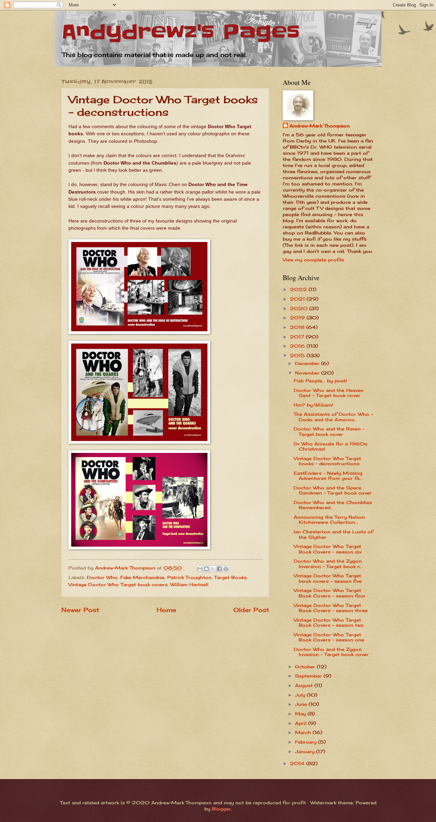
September (309, 676)
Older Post (251, 609)
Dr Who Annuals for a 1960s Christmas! (330, 446)
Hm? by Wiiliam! (313, 405)
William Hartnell (189, 584)
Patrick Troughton (189, 577)
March (304, 732)
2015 (298, 355)
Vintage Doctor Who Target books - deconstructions (327, 461)
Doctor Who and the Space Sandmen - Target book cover (333, 490)
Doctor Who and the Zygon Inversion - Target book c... (328, 563)
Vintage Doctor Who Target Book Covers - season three (331, 608)
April (301, 723)
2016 (298, 346)
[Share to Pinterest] (225, 568)
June (302, 704)
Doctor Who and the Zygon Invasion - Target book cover (331, 651)
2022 (299, 289)
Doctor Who (102, 577)
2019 (298, 317)
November (308, 373)
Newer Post (80, 609)
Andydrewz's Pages (180, 32)
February (306, 742)
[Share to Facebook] (219, 568)
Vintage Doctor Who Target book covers (118, 584)
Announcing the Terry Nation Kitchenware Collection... (329, 519)
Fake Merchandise (142, 577)
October (306, 666)
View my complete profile (313, 259)
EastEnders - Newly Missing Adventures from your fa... (328, 475)
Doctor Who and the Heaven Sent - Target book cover (328, 392)
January (305, 751)
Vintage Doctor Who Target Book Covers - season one (329, 637)
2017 (298, 336)
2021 (298, 299)
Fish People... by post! (320, 380)
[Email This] (200, 568)
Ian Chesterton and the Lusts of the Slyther (333, 534)
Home (166, 609)
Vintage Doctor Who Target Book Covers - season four (329, 593)
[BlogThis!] (206, 568)
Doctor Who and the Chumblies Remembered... (333, 505)
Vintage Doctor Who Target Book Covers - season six (328, 549)
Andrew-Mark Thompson (320, 125)
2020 (299, 308)
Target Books (230, 577)
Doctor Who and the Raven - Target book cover (329, 431)
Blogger (221, 808)
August (304, 685)
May (301, 713)
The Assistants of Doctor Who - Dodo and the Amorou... (333, 416)
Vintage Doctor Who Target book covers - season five (328, 578)
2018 (298, 327)
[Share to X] (212, 568)
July (301, 695)
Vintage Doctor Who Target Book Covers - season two (329, 622)
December (308, 363)
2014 (298, 763)
